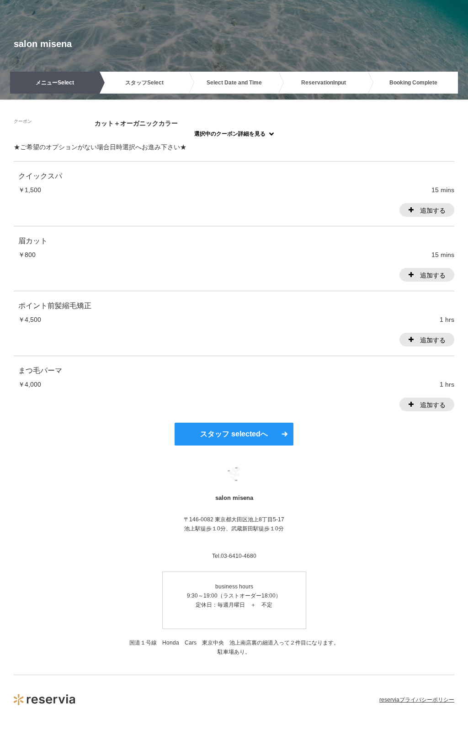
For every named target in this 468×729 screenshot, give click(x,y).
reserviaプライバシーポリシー (416, 700)
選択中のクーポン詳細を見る (230, 134)
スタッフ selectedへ (234, 434)
